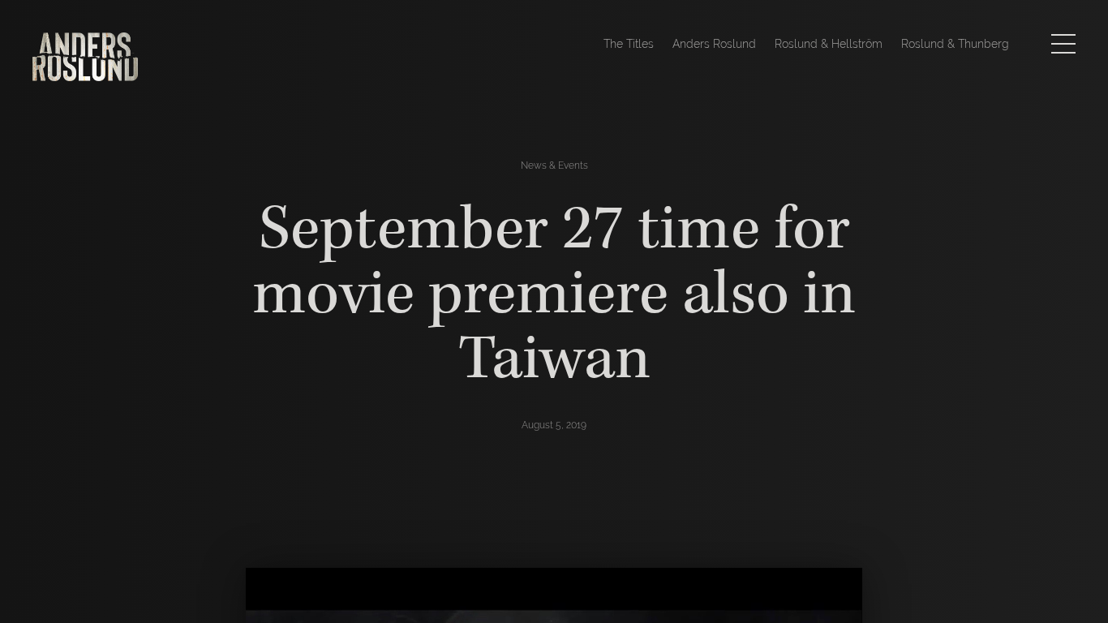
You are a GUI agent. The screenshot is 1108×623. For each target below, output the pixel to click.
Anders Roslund (714, 43)
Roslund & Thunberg (955, 43)
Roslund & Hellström (829, 43)
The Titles (628, 43)
